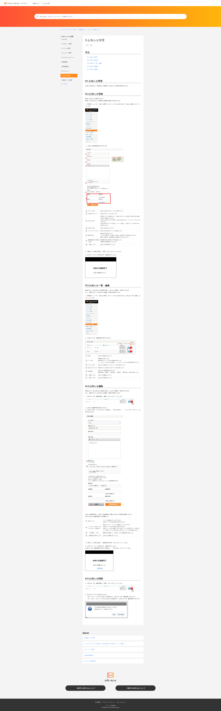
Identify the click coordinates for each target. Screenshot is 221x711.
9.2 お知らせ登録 (92, 60)
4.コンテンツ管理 (66, 53)
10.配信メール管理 (66, 80)
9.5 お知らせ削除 (92, 69)
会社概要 (97, 702)
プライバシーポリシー (108, 702)
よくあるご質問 (46, 3)
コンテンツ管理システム (94, 29)
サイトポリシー (121, 702)
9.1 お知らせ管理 (92, 57)
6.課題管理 (64, 62)
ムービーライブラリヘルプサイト (68, 29)
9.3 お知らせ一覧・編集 (94, 63)
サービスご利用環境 (90, 661)
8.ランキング (65, 71)
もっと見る (63, 84)
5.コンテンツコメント (67, 57)
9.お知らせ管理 (65, 75)
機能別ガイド (36, 3)
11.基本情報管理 (88, 655)
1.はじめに (64, 39)
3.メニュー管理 (65, 48)
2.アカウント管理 (66, 44)
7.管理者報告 (65, 66)
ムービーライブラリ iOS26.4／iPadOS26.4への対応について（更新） (104, 643)
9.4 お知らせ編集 (92, 66)
